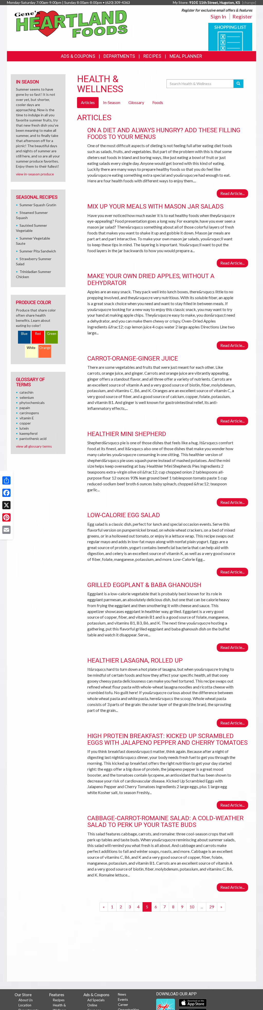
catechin (26, 392)
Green (51, 334)
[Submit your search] (238, 83)
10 (192, 906)
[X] (6, 505)
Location (24, 1005)
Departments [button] (119, 56)
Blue (24, 334)
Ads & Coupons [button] (78, 56)
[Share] (6, 480)
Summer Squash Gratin (38, 205)
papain (25, 407)
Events (123, 999)
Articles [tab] (88, 102)
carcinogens (29, 413)
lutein (24, 428)
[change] (249, 2)
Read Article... (232, 193)
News (122, 994)
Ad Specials (96, 1000)
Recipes (152, 56)
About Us (25, 1000)
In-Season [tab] (111, 102)
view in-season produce (35, 174)
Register (242, 16)
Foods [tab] (157, 102)
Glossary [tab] (136, 102)
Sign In (218, 16)
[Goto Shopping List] (230, 36)
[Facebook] (6, 493)
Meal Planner (186, 56)
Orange (45, 348)
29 (211, 906)
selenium (27, 397)
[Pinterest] (6, 517)
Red (38, 334)
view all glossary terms (34, 446)
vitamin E (27, 418)
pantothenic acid (33, 438)
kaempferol (28, 433)
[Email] (6, 530)
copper (25, 423)
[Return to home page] (71, 23)
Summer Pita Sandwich (38, 251)
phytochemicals (32, 402)
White (31, 348)
